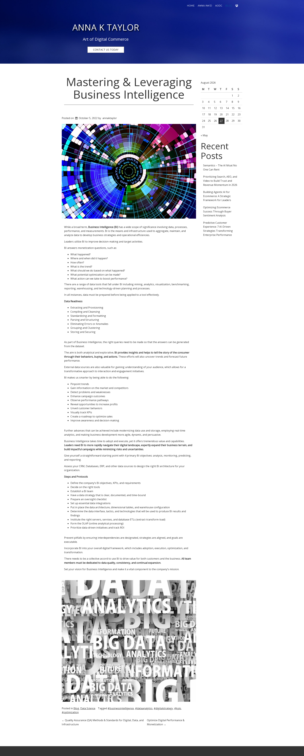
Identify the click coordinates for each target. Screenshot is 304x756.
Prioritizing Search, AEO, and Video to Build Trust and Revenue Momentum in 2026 (220, 180)
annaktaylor (109, 118)
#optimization (70, 712)
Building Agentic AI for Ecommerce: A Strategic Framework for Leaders (217, 196)
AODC (218, 5)
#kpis (177, 708)
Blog (228, 5)
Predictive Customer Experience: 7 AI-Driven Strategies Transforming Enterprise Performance (218, 229)
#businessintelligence (121, 708)
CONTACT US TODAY (105, 49)
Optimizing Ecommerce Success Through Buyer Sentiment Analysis (217, 211)
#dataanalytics (143, 708)
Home (191, 5)
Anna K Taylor (105, 27)
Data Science (87, 708)
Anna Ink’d (205, 5)
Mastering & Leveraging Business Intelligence (129, 88)
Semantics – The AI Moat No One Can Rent (220, 167)
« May (204, 135)
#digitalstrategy (163, 708)
